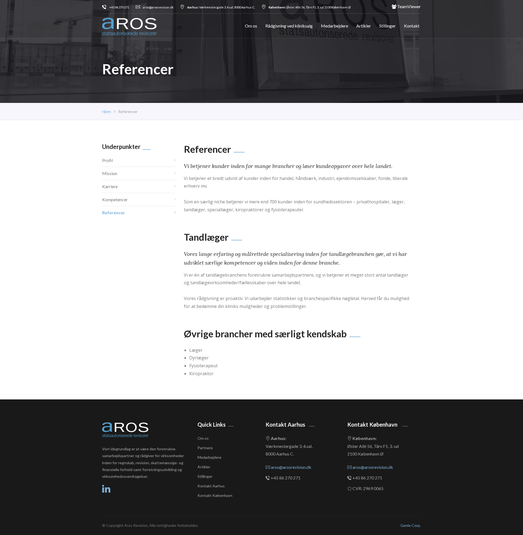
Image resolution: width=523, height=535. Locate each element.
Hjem (106, 111)
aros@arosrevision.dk (158, 7)
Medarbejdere (334, 25)
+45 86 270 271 (119, 7)
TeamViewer (408, 6)
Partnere (205, 447)
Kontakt (411, 25)
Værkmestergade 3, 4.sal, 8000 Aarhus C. (221, 7)
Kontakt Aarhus (211, 486)
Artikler (363, 25)
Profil (107, 160)
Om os (251, 25)
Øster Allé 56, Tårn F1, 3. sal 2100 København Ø (310, 7)
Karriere (110, 186)
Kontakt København (214, 495)
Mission (109, 173)
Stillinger (387, 25)
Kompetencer (115, 199)
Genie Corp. (410, 525)
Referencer (113, 212)
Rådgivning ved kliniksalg (289, 25)
